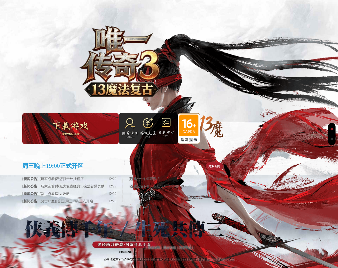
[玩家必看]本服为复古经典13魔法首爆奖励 (63, 186)
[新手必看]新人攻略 (46, 194)
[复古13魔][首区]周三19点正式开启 (57, 201)
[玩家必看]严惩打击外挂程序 (53, 179)
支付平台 (185, 247)
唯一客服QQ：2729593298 (157, 186)
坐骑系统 (144, 179)
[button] (332, 129)
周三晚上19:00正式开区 (53, 166)
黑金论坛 (154, 247)
